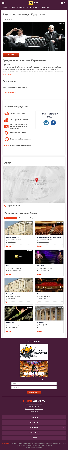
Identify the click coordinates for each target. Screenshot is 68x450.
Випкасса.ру (6, 443)
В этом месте (23, 218)
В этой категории (10, 218)
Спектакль (22, 7)
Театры (13, 7)
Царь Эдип (40, 265)
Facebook (53, 122)
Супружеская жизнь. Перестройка (49, 237)
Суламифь (40, 322)
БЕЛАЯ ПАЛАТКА (12, 237)
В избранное (8, 19)
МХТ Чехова (33, 7)
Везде (32, 218)
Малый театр (11, 242)
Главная (5, 7)
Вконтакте (46, 122)
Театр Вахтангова (44, 270)
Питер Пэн (10, 322)
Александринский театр (15, 270)
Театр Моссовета (44, 242)
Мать (8, 265)
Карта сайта (34, 411)
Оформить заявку (10, 92)
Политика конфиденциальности (34, 409)
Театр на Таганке (43, 298)
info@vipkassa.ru (34, 406)
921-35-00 (34, 401)
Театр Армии (42, 327)
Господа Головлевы (13, 294)
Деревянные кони (43, 294)
